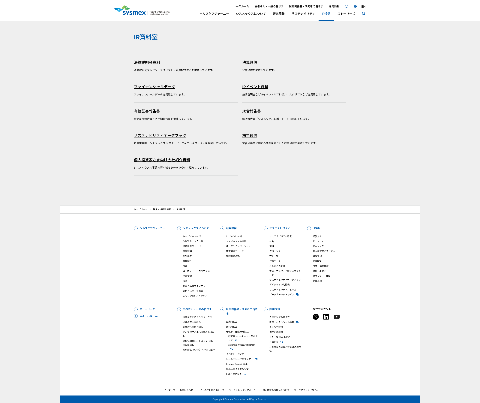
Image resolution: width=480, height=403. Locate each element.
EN (363, 7)
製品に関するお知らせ (237, 368)
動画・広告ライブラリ (194, 285)
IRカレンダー (319, 246)
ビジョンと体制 (234, 236)
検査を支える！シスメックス (197, 317)
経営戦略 (187, 251)
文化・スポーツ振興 (193, 290)
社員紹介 (286, 341)
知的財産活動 (233, 256)
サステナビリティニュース (282, 289)
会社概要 (187, 256)
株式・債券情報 (320, 266)
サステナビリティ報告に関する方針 (285, 272)
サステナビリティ (279, 228)
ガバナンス (275, 251)
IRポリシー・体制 (322, 276)
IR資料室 (317, 261)
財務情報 (317, 256)
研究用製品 (231, 326)
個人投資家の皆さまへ (324, 251)
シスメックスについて (196, 228)
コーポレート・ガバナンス (196, 270)
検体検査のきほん (192, 322)
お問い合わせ (186, 390)
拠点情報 (187, 276)
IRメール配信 (319, 270)
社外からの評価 (277, 266)
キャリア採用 (276, 327)
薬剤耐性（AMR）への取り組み (199, 349)
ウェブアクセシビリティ (306, 390)
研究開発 (231, 228)
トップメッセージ (192, 236)
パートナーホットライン (286, 294)
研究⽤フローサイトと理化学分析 (244, 338)
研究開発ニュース (235, 251)
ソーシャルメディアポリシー (243, 390)
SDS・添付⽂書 (243, 373)
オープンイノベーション (238, 246)
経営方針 (317, 236)
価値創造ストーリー (193, 246)
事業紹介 (187, 261)
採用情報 (274, 309)
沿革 (185, 280)
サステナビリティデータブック (285, 279)
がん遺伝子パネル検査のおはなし (198, 334)
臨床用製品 (231, 321)
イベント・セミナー (236, 354)
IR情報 (316, 228)
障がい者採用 (276, 332)
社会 (271, 241)
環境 (271, 246)
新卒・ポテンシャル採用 (286, 322)
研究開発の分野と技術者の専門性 (285, 349)
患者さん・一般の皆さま (197, 309)
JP (355, 7)
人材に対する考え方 (279, 317)
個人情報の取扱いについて (276, 390)
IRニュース (318, 241)
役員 (185, 266)
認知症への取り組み (193, 327)
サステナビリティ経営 (280, 236)
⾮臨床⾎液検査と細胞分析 (244, 345)
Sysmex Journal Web (237, 363)
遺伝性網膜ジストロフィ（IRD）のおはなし (199, 342)
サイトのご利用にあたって (211, 390)
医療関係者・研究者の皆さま (242, 311)
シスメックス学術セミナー (243, 358)
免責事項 (317, 280)
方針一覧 (273, 256)
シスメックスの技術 (236, 241)
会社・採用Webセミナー (282, 337)
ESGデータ (274, 261)
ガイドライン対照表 (279, 284)
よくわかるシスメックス (195, 295)
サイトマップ (168, 390)
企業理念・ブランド (193, 241)
